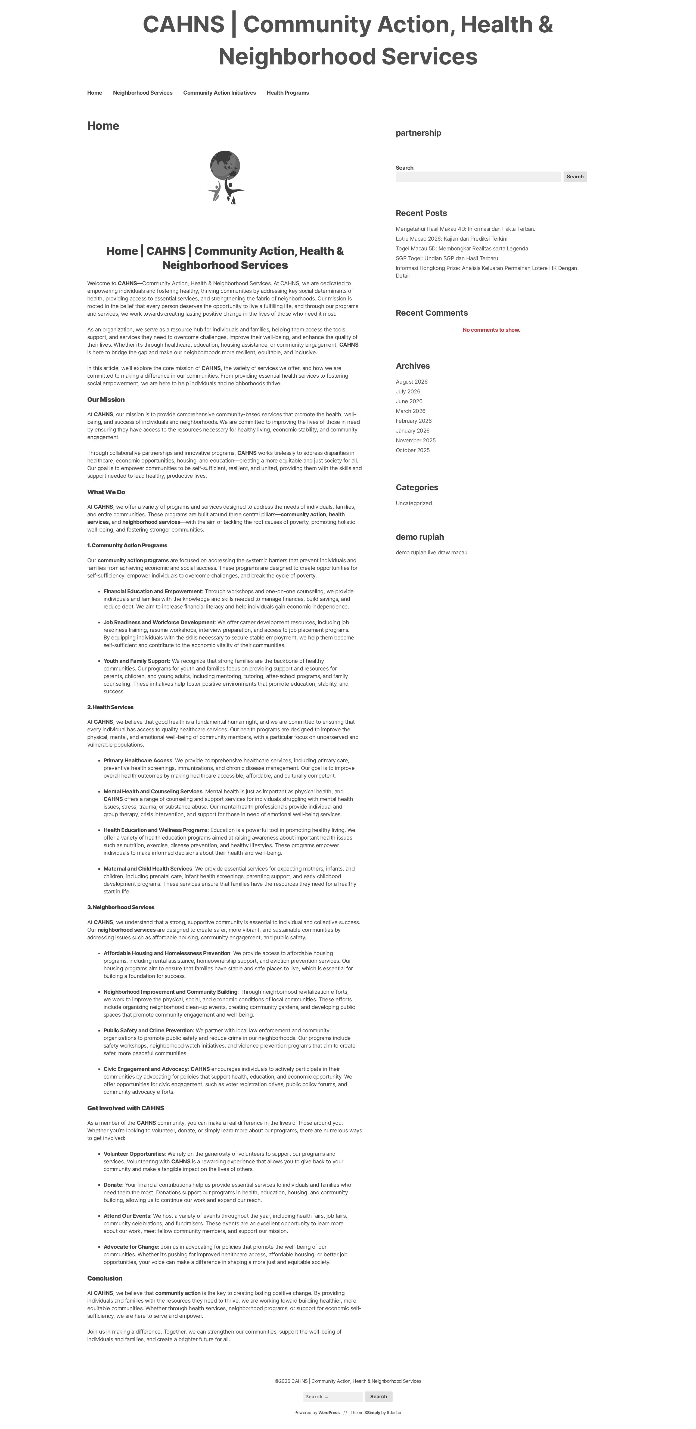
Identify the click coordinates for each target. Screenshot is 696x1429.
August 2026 (412, 381)
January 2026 (413, 430)
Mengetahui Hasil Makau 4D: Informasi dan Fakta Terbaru (466, 229)
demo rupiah (411, 552)
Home (94, 92)
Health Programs (288, 92)
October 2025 (413, 450)
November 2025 (416, 440)
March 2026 (410, 411)
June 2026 (409, 401)
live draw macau (448, 552)
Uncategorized (414, 503)
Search (405, 167)
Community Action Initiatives (219, 92)
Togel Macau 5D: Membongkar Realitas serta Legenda (462, 248)
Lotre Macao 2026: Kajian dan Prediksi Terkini (452, 238)
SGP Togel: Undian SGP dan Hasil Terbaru (447, 258)
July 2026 (408, 391)
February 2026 (414, 421)
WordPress (329, 1412)
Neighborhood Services (143, 92)
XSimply (372, 1412)
